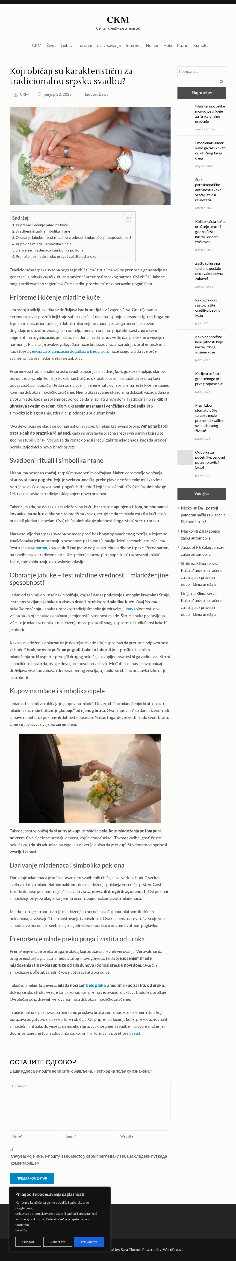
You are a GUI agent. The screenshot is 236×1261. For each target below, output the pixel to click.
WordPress (172, 1249)
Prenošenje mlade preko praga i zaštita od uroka (56, 256)
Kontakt (200, 45)
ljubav (128, 608)
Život (51, 45)
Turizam (84, 45)
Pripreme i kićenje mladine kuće (42, 225)
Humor (152, 45)
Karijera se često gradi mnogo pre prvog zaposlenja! (209, 696)
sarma (41, 547)
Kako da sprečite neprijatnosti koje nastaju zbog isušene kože (209, 662)
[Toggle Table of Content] (126, 218)
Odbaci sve (58, 1242)
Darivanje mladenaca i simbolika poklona (50, 250)
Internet (133, 45)
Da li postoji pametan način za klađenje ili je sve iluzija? (203, 833)
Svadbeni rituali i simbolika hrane (43, 231)
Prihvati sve (89, 1242)
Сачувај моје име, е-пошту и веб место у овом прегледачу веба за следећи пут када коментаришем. (89, 1160)
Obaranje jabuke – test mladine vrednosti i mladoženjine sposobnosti (73, 237)
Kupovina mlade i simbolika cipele (44, 244)
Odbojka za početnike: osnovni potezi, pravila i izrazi (210, 778)
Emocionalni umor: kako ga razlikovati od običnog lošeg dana (210, 468)
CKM (118, 19)
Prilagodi (28, 1242)
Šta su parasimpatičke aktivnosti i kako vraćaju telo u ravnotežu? (208, 507)
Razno (182, 45)
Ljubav (67, 45)
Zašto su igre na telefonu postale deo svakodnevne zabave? (209, 589)
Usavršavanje (109, 45)
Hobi (167, 45)
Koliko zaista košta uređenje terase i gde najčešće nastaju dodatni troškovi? (210, 549)
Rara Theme (130, 1249)
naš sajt (133, 1033)
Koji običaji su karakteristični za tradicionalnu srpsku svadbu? (71, 76)
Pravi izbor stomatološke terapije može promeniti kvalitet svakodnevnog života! (209, 736)
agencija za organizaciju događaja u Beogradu (67, 351)
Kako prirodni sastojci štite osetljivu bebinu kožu (207, 625)
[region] (60, 1219)
